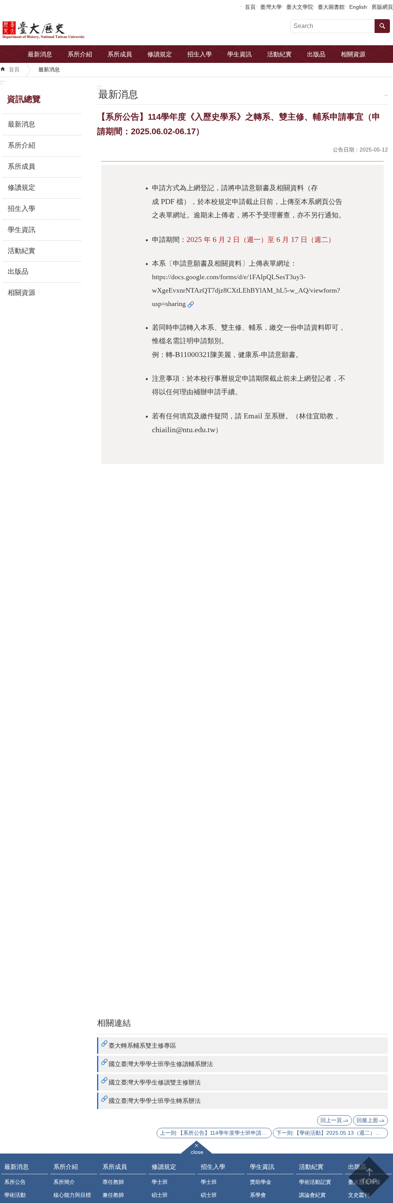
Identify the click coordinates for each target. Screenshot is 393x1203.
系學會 (258, 1195)
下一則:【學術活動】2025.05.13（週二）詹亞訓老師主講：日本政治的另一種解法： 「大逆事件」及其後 (332, 1133)
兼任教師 (113, 1195)
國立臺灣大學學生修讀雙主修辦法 (155, 1082)
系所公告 (15, 1182)
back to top (369, 1177)
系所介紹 (80, 54)
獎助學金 (260, 1182)
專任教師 (113, 1182)
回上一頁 (331, 1120)
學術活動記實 (315, 1182)
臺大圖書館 (331, 7)
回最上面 (367, 1120)
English (358, 7)
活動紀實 (279, 54)
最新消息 (40, 54)
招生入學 (199, 54)
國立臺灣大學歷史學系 (66, 29)
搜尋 (382, 26)
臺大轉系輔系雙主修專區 (142, 1045)
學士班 (160, 1182)
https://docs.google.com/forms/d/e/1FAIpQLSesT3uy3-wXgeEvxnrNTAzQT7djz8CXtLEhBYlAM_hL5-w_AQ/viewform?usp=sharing (246, 290)
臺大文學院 (299, 7)
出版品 (316, 54)
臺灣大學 (271, 7)
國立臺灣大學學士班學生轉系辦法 (155, 1101)
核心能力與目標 (72, 1195)
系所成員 (119, 54)
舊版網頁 (382, 7)
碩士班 (160, 1195)
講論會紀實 (312, 1195)
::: (2, 82)
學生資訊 (239, 54)
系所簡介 (64, 1182)
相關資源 (353, 54)
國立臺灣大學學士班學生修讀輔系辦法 (161, 1064)
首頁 (250, 7)
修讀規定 (159, 54)
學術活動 (15, 1195)
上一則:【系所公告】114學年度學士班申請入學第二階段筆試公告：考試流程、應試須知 (216, 1133)
